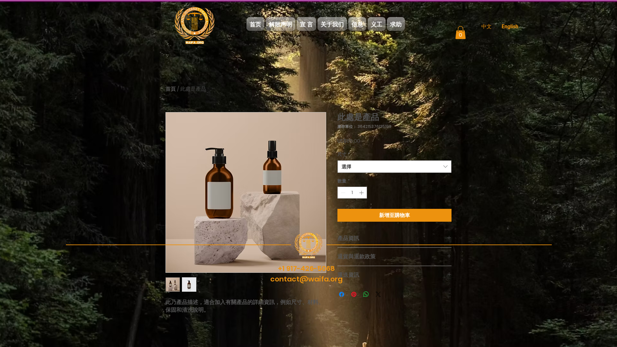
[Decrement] (342, 192)
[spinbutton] (352, 192)
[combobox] (394, 166)
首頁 (170, 89)
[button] (460, 32)
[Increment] (362, 192)
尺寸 (343, 154)
